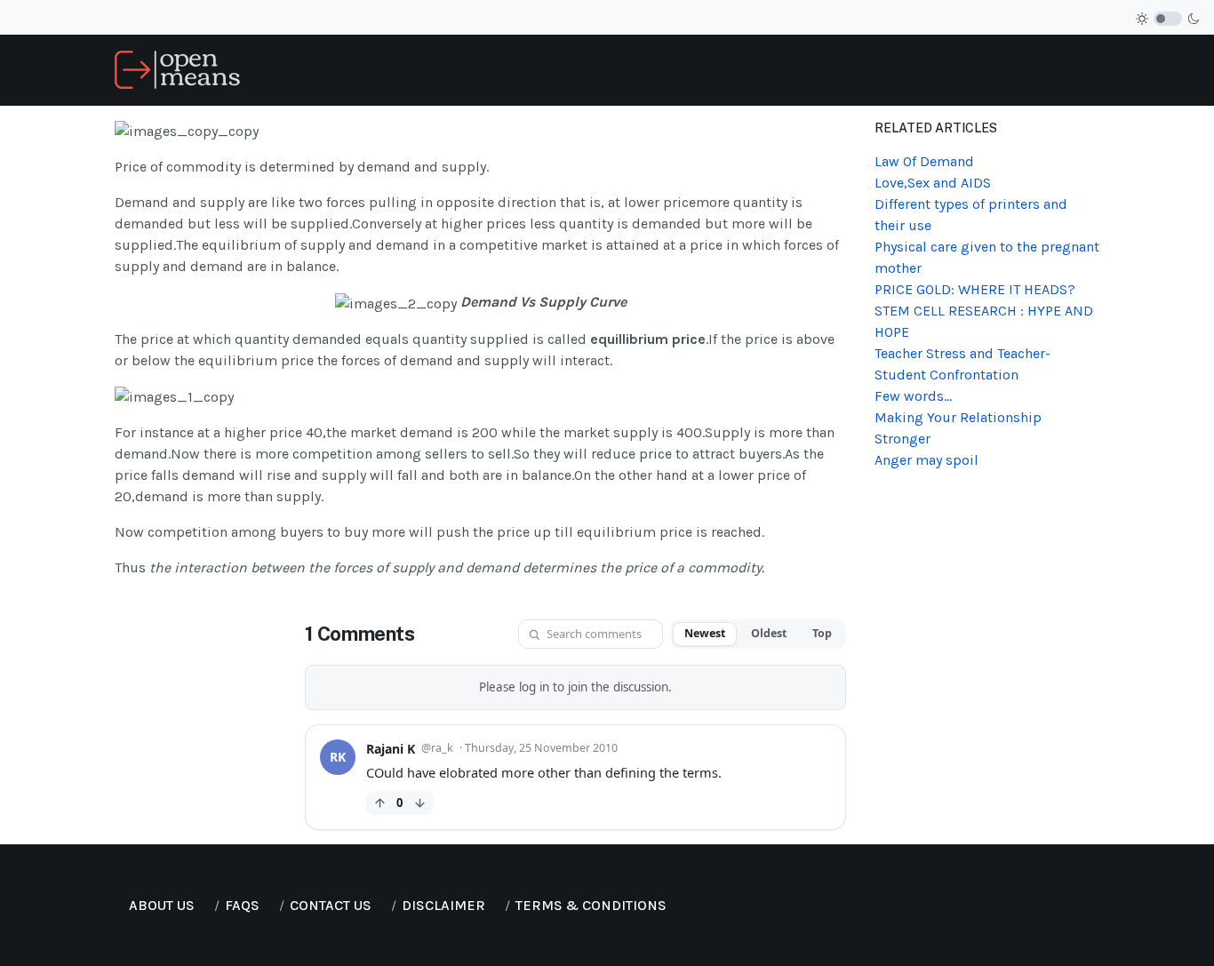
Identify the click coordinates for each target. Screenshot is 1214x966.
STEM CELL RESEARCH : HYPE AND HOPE (984, 321)
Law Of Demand (924, 161)
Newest (704, 633)
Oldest (769, 633)
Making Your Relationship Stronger (958, 428)
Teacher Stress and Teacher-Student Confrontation (962, 364)
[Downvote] (420, 803)
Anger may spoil (926, 459)
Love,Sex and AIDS (933, 182)
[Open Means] (177, 68)
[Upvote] (380, 803)
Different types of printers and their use (971, 215)
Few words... (913, 395)
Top (822, 633)
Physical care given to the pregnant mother (987, 257)
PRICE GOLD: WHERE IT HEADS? (975, 289)
